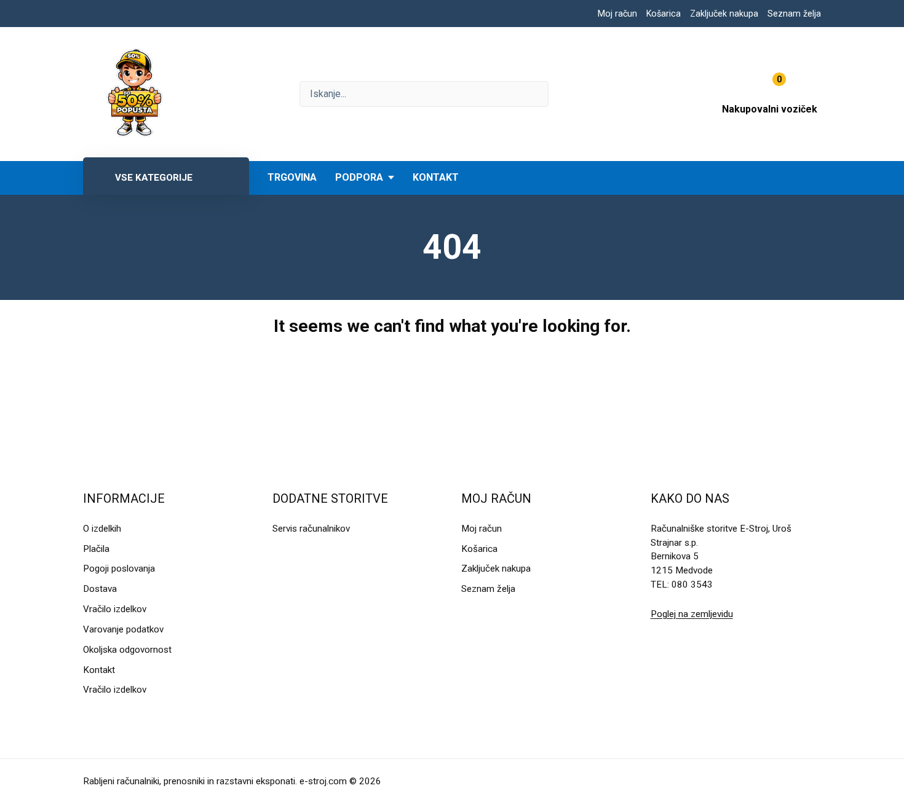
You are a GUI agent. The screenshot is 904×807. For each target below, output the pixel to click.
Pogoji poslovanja (119, 568)
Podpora (359, 177)
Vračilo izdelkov (114, 609)
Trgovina (292, 177)
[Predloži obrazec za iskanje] (424, 94)
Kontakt (436, 177)
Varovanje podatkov (123, 629)
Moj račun (617, 13)
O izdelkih (102, 528)
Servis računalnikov (311, 528)
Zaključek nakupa (724, 13)
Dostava (100, 588)
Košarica (663, 13)
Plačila (96, 548)
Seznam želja (794, 13)
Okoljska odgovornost (127, 649)
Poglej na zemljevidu (692, 614)
